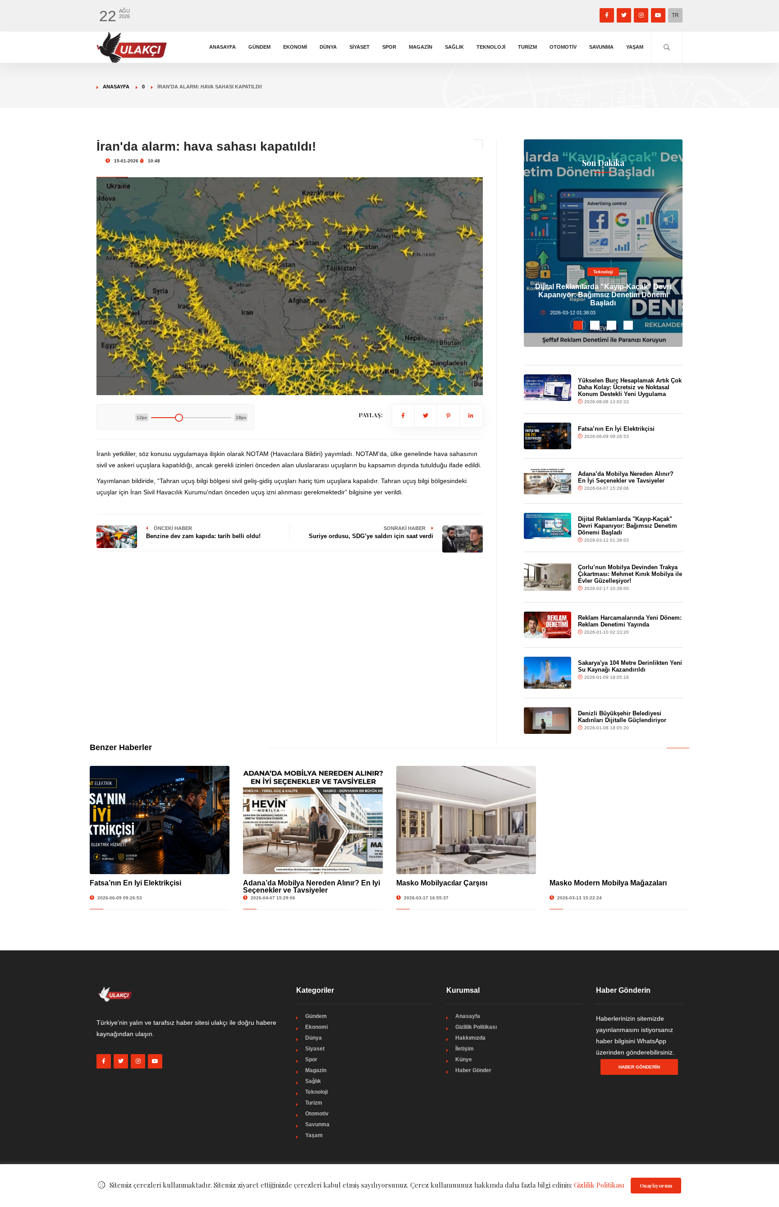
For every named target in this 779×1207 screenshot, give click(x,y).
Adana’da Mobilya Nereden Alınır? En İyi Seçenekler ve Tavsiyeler (626, 477)
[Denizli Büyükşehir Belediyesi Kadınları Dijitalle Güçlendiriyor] (548, 720)
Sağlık (454, 47)
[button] (578, 325)
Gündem (259, 47)
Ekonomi (295, 47)
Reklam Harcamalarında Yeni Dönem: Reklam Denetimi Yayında (630, 621)
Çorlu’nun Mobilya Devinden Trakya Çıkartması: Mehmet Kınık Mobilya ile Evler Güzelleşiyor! (630, 574)
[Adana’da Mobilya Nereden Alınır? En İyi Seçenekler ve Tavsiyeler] (548, 481)
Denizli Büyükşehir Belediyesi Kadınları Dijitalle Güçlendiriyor (622, 716)
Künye (463, 1059)
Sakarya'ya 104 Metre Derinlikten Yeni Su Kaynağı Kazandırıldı (630, 666)
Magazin (420, 47)
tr (675, 15)
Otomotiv (563, 47)
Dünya (328, 47)
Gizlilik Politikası (476, 1027)
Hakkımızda (470, 1038)
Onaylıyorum (656, 1185)
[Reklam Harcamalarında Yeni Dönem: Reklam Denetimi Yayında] (548, 625)
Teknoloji (491, 47)
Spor (389, 47)
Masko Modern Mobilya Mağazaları (608, 883)
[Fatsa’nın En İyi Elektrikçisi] (548, 436)
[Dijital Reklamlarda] (548, 526)
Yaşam (634, 47)
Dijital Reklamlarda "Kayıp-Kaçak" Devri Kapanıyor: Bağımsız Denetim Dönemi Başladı (603, 295)
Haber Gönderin (639, 1066)
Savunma (601, 47)
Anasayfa (222, 47)
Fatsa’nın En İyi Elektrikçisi (616, 428)
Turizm (527, 47)
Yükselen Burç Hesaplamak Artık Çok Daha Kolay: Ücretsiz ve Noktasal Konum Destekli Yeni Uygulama (630, 387)
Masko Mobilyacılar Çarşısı (441, 883)
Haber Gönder (473, 1070)
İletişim (464, 1049)
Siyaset (359, 47)
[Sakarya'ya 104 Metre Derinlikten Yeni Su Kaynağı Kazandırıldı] (548, 672)
